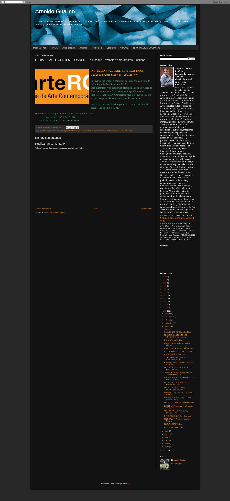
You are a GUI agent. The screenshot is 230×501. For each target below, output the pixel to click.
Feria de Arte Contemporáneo (91, 131)
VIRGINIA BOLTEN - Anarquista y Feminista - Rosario (176, 412)
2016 (165, 302)
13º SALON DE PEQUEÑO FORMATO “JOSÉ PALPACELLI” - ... (178, 373)
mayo (167, 434)
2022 (165, 283)
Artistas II (97, 48)
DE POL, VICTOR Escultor (173, 427)
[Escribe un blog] (70, 127)
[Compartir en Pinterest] (77, 127)
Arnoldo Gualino (55, 11)
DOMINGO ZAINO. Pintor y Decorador (178, 416)
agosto (167, 326)
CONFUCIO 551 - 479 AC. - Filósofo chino (179, 348)
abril (166, 437)
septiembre (169, 323)
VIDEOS (124, 48)
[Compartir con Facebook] (75, 127)
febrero (167, 444)
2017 (165, 298)
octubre (167, 320)
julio (166, 329)
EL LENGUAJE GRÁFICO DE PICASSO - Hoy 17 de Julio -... (179, 368)
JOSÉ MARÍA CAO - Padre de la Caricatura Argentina (175, 358)
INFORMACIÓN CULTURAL (146, 48)
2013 (165, 311)
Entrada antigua (146, 209)
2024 (165, 280)
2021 (165, 286)
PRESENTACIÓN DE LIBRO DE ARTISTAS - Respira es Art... (175, 336)
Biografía (111, 48)
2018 (165, 295)
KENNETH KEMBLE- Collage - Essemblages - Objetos (175, 389)
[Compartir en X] (72, 127)
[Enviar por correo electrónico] (67, 127)
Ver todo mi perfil (177, 464)
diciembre (168, 314)
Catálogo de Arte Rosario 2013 (71, 131)
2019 (165, 292)
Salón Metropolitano (126, 131)
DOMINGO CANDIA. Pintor (174, 340)
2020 (165, 289)
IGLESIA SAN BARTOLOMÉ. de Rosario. (179, 351)
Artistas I (83, 48)
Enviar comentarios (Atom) (55, 213)
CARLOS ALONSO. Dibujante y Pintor (178, 332)
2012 (165, 451)
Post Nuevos (39, 48)
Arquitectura (68, 48)
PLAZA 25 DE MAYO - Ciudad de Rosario (179, 403)
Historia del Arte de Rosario (110, 131)
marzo (167, 440)
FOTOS (54, 48)
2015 (165, 305)
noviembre (169, 317)
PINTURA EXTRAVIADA (173, 424)
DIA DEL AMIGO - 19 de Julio (174, 354)
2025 (165, 277)
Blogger (128, 484)
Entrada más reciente (43, 209)
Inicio (96, 209)
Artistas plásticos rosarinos (51, 131)
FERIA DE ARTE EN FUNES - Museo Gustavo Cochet (177, 399)
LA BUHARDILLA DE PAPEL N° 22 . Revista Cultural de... (177, 384)
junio (167, 431)
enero (167, 447)
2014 (165, 308)
